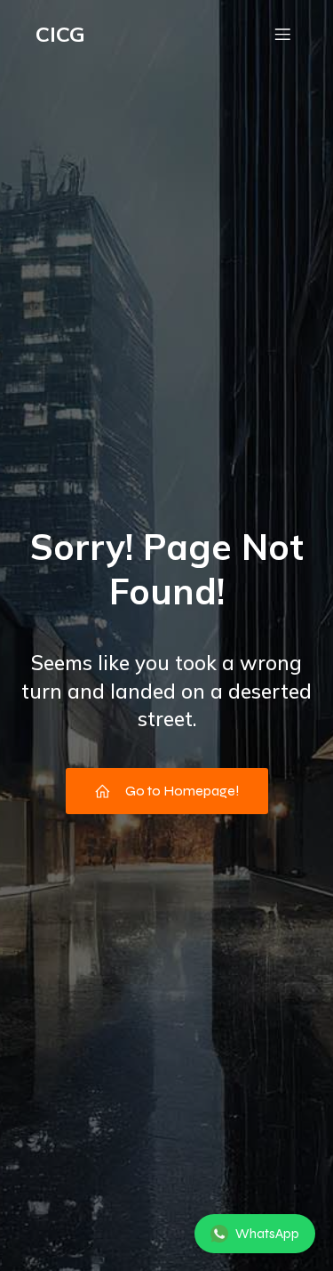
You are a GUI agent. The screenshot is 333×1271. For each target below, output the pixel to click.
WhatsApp (267, 1234)
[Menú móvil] (282, 34)
